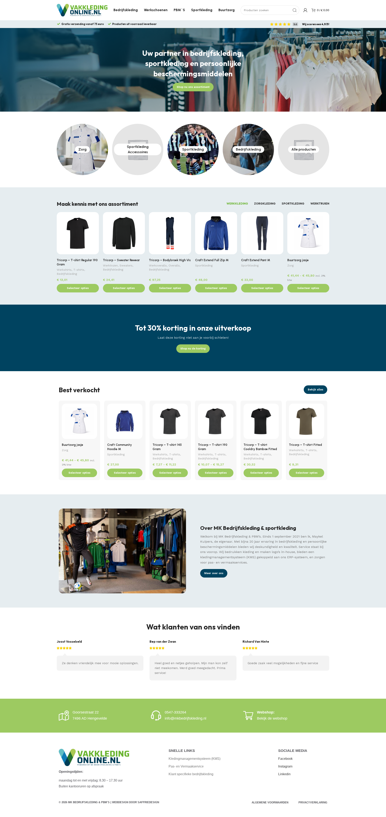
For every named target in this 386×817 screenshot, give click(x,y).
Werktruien (110, 265)
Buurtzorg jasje (298, 260)
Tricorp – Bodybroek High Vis (170, 260)
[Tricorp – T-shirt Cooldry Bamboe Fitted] (261, 422)
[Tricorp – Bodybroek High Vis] (170, 234)
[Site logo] (82, 10)
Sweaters (126, 265)
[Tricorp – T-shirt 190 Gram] (215, 422)
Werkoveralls (158, 265)
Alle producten (303, 149)
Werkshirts (64, 269)
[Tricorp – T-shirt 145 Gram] (170, 422)
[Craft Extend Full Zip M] (216, 234)
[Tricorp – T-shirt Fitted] (306, 422)
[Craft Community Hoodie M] (124, 422)
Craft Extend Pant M (255, 260)
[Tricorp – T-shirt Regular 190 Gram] (78, 234)
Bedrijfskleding (248, 149)
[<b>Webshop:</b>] (248, 715)
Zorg (82, 149)
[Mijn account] (305, 10)
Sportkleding (193, 149)
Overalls (174, 265)
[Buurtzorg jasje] (308, 234)
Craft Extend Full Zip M (212, 260)
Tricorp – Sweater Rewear (121, 260)
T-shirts (78, 269)
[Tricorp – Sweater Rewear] (124, 234)
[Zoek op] (294, 10)
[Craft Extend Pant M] (262, 234)
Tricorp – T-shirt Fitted (305, 445)
